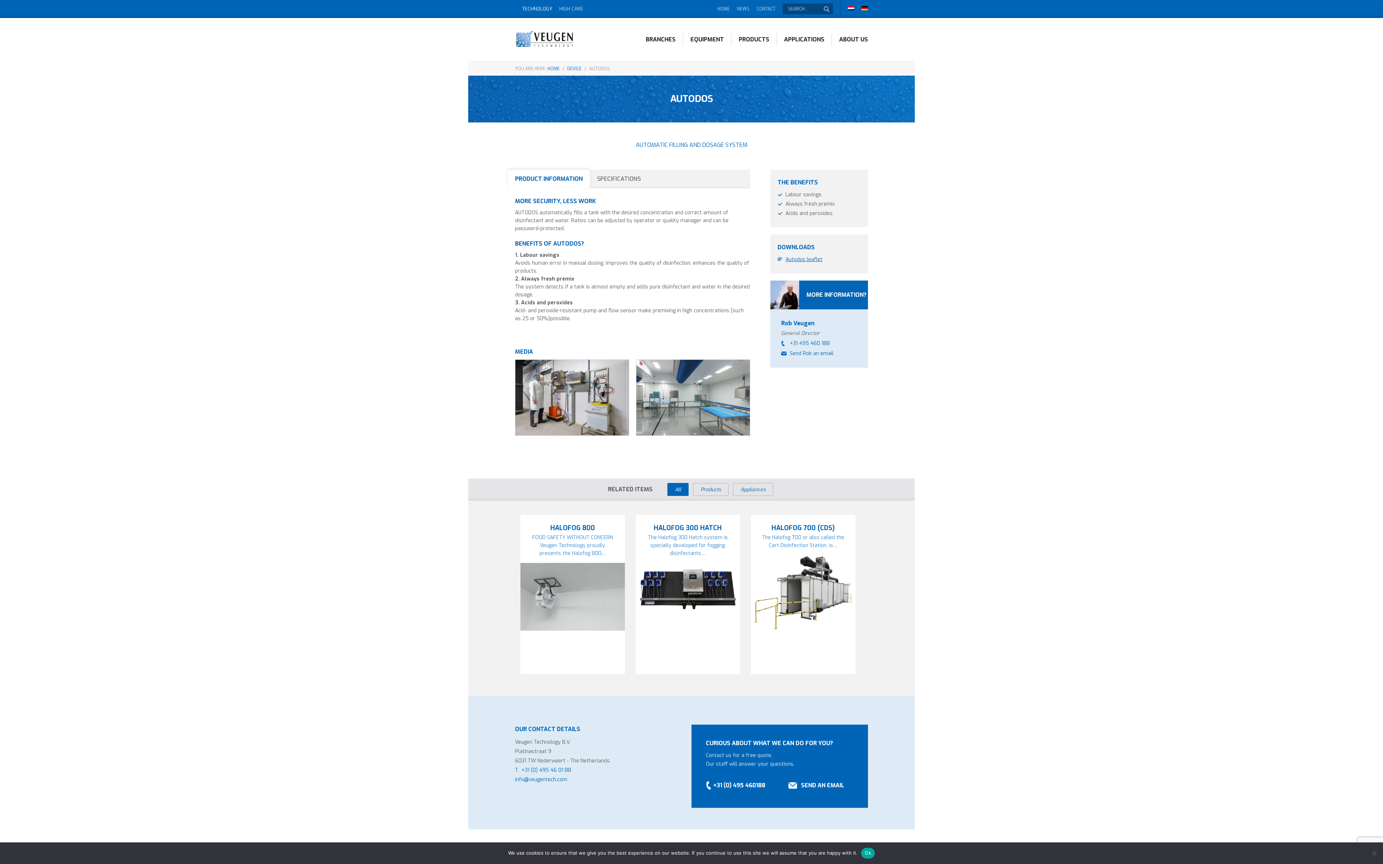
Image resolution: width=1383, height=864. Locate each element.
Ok (868, 853)
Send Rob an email (811, 353)
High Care (571, 9)
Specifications (619, 179)
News (743, 9)
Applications (804, 39)
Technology (537, 9)
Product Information (549, 179)
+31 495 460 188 (810, 343)
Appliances (753, 489)
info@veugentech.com (541, 779)
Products (754, 39)
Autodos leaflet (804, 259)
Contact (766, 9)
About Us (853, 39)
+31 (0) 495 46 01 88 (546, 770)
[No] (1374, 853)
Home (723, 9)
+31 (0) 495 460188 (739, 785)
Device (574, 69)
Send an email (822, 785)
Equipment (707, 39)
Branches (661, 39)
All (678, 489)
